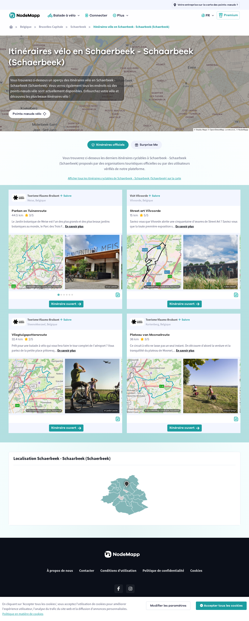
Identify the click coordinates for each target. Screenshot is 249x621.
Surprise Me (149, 145)
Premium (231, 15)
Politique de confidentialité (163, 570)
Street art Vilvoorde (145, 211)
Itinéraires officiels (110, 145)
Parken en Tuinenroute (29, 211)
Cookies (196, 570)
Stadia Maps (201, 130)
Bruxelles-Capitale (51, 27)
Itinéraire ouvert (63, 304)
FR (208, 15)
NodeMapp (243, 130)
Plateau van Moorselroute (150, 335)
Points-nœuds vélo (27, 114)
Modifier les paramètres (168, 605)
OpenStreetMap (217, 130)
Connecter (98, 15)
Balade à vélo (64, 15)
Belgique (26, 27)
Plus (120, 15)
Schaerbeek (78, 27)
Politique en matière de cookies (22, 614)
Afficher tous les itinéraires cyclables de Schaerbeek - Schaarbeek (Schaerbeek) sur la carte (124, 178)
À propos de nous (60, 570)
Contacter (86, 570)
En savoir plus (74, 226)
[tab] (58, 295)
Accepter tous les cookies (223, 605)
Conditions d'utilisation (118, 570)
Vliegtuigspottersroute (29, 335)
